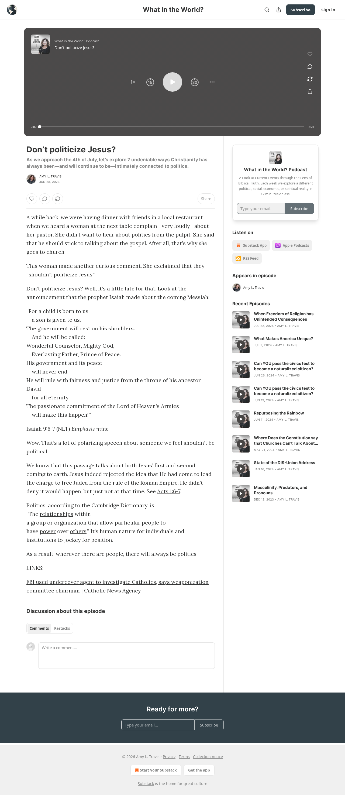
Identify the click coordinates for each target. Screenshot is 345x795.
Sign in (328, 9)
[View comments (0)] (310, 67)
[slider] (172, 126)
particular (127, 522)
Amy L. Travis (50, 176)
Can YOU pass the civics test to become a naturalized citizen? (284, 366)
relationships (56, 513)
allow (106, 522)
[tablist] (49, 628)
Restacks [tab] (62, 628)
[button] (133, 82)
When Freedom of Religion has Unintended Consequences (283, 316)
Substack (146, 783)
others (78, 531)
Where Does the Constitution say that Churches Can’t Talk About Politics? (286, 440)
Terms (184, 756)
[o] (241, 320)
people (150, 522)
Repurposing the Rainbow (279, 413)
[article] (275, 320)
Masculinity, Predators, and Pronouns (281, 490)
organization (70, 522)
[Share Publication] (278, 9)
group (38, 522)
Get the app (199, 770)
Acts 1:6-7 (168, 491)
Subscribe (300, 9)
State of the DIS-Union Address (284, 462)
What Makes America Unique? (283, 338)
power (48, 531)
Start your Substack (158, 770)
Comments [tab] (39, 628)
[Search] (266, 9)
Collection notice (208, 756)
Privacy (169, 756)
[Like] (31, 198)
